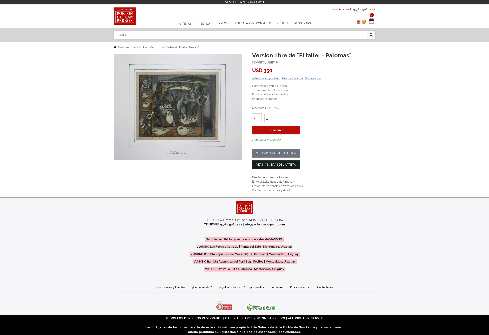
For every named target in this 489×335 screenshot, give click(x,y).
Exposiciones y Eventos (170, 287)
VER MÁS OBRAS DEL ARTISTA (276, 164)
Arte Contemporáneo (145, 47)
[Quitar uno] (267, 120)
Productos (123, 47)
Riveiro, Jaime (265, 62)
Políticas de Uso (300, 287)
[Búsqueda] (371, 35)
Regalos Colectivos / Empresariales (241, 287)
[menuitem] (223, 23)
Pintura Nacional (293, 78)
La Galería (277, 287)
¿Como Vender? (202, 287)
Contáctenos (340, 9)
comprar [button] (276, 130)
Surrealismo (313, 78)
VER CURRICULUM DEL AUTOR (276, 153)
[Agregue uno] (267, 116)
